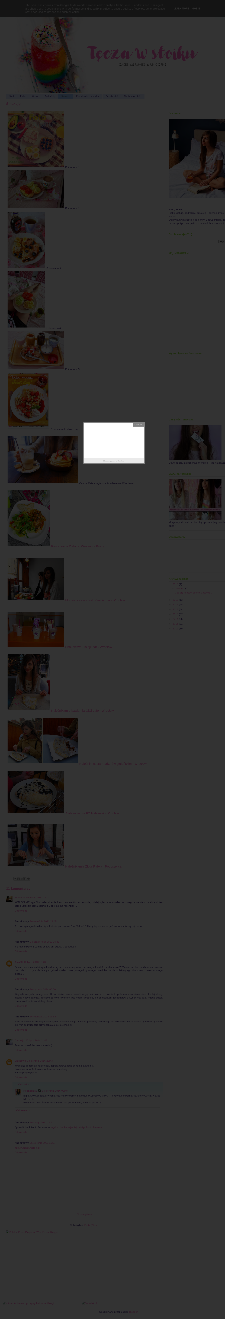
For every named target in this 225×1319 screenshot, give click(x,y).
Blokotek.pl (120, 461)
